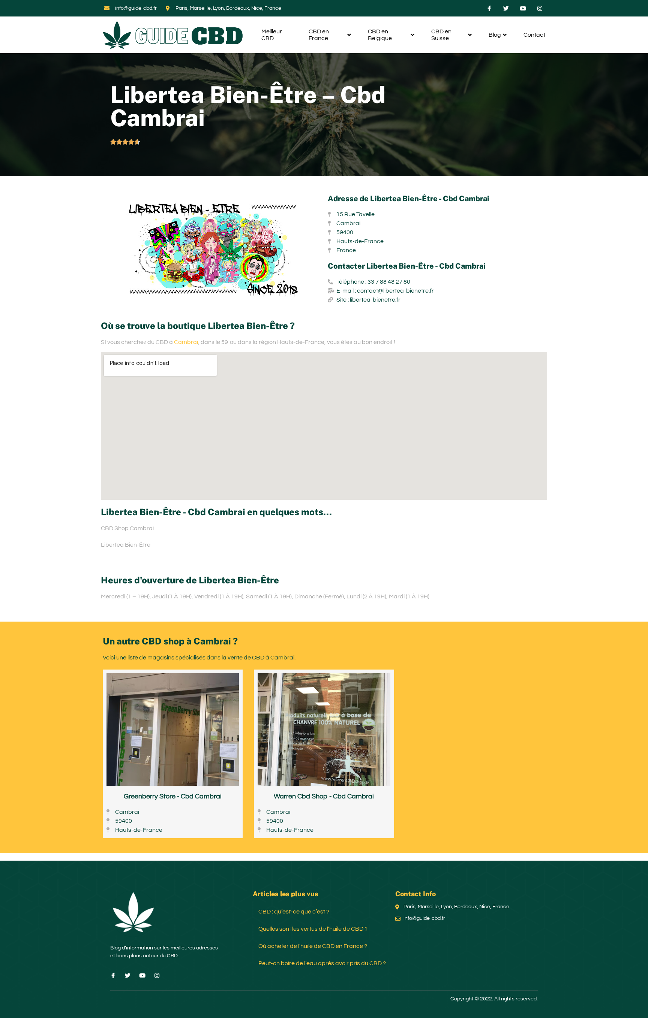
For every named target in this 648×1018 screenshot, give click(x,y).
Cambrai (186, 342)
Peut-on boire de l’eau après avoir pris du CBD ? (322, 963)
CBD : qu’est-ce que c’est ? (293, 912)
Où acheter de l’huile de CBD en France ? (312, 946)
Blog (495, 35)
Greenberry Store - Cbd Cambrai (173, 796)
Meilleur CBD (271, 34)
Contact (534, 35)
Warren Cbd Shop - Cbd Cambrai (324, 796)
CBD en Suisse (441, 34)
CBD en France (319, 34)
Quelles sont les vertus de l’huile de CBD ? (313, 929)
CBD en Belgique (380, 34)
